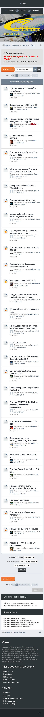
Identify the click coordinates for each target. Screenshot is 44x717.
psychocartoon (32, 174)
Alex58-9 (33, 517)
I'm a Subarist (10, 679)
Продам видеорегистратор (22, 200)
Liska (31, 548)
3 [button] (22, 75)
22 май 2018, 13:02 (20, 445)
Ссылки (11, 11)
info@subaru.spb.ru (12, 682)
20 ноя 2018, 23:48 (20, 238)
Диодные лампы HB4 (19, 500)
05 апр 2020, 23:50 (20, 159)
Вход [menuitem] (24, 3)
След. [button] (36, 75)
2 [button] (19, 75)
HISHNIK (33, 93)
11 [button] (33, 75)
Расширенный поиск (39, 69)
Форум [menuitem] (23, 11)
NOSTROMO (35, 283)
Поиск (35, 69)
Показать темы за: (16, 557)
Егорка (33, 426)
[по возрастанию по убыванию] (22, 565)
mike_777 (33, 236)
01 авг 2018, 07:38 (20, 347)
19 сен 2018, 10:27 (20, 316)
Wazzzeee (34, 443)
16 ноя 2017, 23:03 (20, 493)
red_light (33, 107)
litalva (32, 392)
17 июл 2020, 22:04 (20, 109)
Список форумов (19, 632)
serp (32, 219)
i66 (31, 376)
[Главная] (22, 30)
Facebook (8, 674)
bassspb (33, 191)
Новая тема (9, 69)
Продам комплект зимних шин (24, 529)
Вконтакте (9, 671)
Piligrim (33, 124)
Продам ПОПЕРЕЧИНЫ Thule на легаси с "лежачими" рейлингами (24, 405)
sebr (32, 252)
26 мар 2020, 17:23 (20, 176)
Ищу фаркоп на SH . (18, 342)
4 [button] (25, 75)
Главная (35, 11)
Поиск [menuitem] (41, 45)
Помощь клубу (10, 704)
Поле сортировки (13, 561)
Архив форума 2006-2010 (14, 698)
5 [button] (28, 75)
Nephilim (33, 491)
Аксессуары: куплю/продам (22, 82)
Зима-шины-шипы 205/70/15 (23, 281)
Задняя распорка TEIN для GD (23, 105)
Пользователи (10, 701)
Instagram (8, 677)
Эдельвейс (34, 345)
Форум (7, 695)
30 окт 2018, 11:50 (21, 285)
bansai (32, 361)
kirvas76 (33, 331)
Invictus (33, 141)
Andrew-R (33, 157)
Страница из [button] (13, 75)
